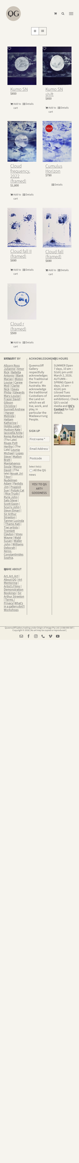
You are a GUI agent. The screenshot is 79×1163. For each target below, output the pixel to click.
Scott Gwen (11, 504)
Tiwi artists (11, 527)
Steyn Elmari (12, 510)
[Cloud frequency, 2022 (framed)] (21, 141)
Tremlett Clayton (9, 532)
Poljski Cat (17, 490)
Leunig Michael (12, 451)
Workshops (11, 610)
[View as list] (42, 31)
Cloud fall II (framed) (21, 254)
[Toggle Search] (63, 13)
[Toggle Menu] (71, 13)
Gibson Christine (10, 404)
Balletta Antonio (12, 374)
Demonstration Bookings (13, 591)
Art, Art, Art (11, 576)
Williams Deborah (13, 546)
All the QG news (37, 472)
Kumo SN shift (54, 92)
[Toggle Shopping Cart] (55, 13)
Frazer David (12, 399)
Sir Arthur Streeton (10, 516)
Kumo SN (19, 89)
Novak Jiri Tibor (13, 475)
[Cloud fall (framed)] (57, 227)
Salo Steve (10, 500)
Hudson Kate (12, 429)
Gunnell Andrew (14, 409)
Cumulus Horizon (53, 169)
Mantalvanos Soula (12, 465)
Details (30, 104)
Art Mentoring (13, 581)
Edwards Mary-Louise (14, 394)
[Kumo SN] (21, 66)
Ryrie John (11, 497)
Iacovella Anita (13, 433)
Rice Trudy (12, 494)
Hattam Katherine (10, 421)
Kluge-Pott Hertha (10, 445)
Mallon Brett (13, 458)
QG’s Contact (64, 408)
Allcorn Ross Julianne (12, 367)
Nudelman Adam (10, 482)
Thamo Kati (12, 524)
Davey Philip (11, 391)
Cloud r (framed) (18, 326)
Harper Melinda (9, 414)
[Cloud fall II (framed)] (21, 227)
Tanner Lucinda (14, 521)
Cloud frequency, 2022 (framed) (20, 173)
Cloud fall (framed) (54, 254)
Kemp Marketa (13, 436)
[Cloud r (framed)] (21, 301)
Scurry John (12, 507)
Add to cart (17, 106)
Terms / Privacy (9, 601)
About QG (10, 579)
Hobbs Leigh (12, 426)
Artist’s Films (12, 586)
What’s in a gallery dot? (14, 605)
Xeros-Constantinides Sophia (13, 554)
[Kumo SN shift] (57, 66)
